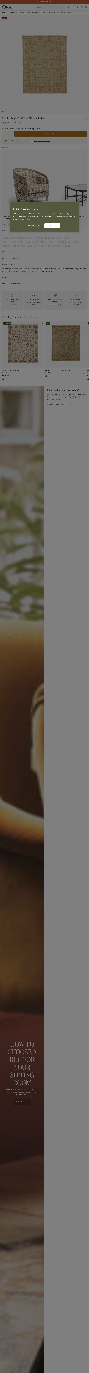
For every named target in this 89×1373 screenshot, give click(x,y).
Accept (52, 226)
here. (28, 219)
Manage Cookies (34, 225)
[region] (44, 217)
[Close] (76, 204)
